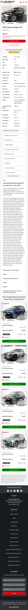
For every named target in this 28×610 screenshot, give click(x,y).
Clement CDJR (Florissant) (13, 553)
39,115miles (23, 456)
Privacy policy (14, 537)
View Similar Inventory (14, 45)
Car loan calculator (14, 530)
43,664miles (22, 370)
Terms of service (14, 541)
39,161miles (23, 413)
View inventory (14, 514)
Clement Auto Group (13, 565)
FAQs (14, 518)
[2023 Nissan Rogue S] (14, 397)
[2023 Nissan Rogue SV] (14, 312)
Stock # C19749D (5, 452)
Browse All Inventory (14, 41)
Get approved (14, 522)
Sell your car (14, 533)
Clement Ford (13, 545)
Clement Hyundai (13, 557)
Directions (14, 526)
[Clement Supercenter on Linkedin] (20, 491)
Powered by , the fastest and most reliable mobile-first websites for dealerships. (14, 603)
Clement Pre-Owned (13, 561)
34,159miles (23, 327)
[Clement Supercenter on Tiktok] (17, 491)
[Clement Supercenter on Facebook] (7, 491)
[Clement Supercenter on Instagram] (14, 491)
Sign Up (14, 593)
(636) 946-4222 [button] (15, 504)
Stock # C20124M (6, 366)
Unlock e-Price (14, 341)
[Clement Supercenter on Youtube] (10, 491)
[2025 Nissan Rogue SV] (14, 355)
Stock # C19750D (6, 409)
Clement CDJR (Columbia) (13, 549)
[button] (20, 2)
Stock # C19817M (6, 323)
